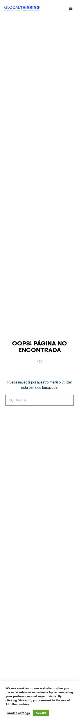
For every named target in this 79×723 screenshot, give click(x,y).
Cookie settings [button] (18, 713)
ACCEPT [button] (41, 713)
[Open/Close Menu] (71, 8)
